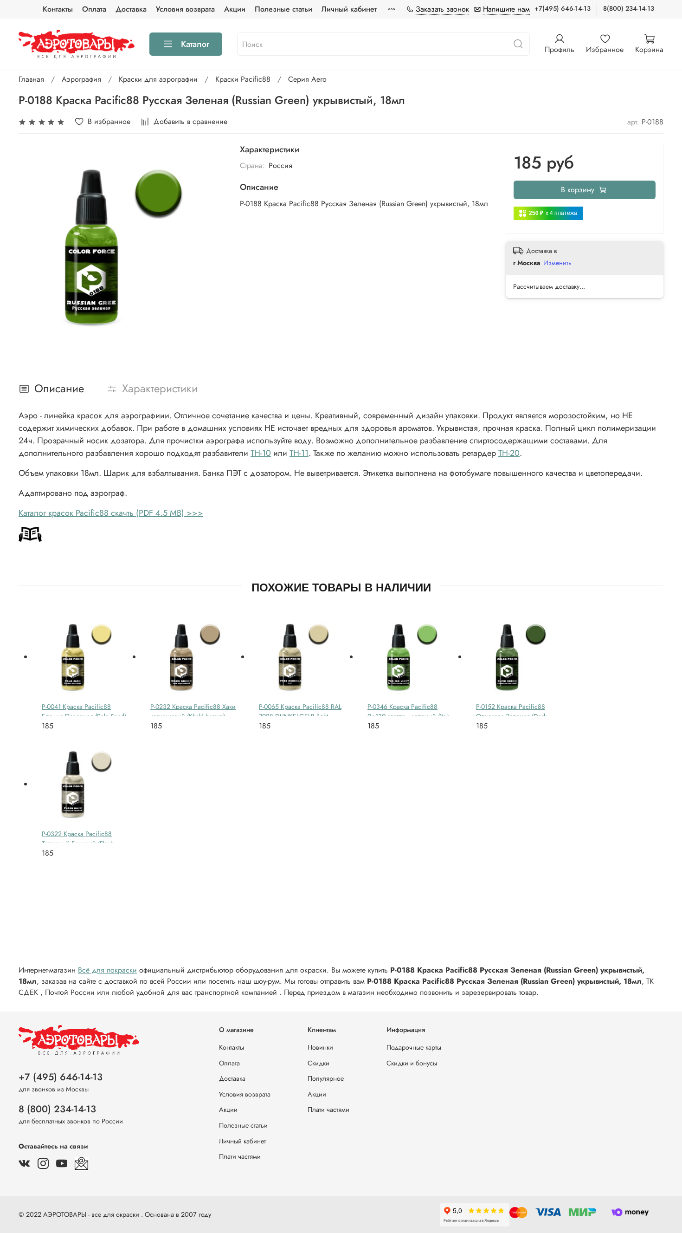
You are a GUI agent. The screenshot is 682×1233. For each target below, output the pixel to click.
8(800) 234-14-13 (628, 8)
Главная (31, 79)
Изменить (557, 263)
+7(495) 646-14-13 (562, 8)
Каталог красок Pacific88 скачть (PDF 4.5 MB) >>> (111, 513)
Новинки (320, 1047)
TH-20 (509, 453)
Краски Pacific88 (242, 79)
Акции (234, 9)
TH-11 (299, 453)
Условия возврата (185, 9)
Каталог (195, 44)
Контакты (58, 9)
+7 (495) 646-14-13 (61, 1077)
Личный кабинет (349, 9)
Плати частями (240, 1156)
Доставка (131, 9)
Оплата (94, 9)
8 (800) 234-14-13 (57, 1109)
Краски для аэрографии (158, 79)
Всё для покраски (107, 970)
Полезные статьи (283, 9)
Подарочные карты (413, 1047)
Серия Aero (307, 79)
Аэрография (81, 79)
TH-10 (261, 453)
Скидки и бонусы (411, 1063)
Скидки (318, 1063)
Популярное (326, 1078)
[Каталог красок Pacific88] (30, 533)
